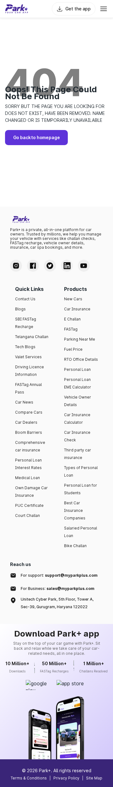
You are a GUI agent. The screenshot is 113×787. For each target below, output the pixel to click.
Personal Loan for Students (80, 489)
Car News (24, 402)
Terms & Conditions (29, 778)
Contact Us (25, 299)
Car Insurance (77, 309)
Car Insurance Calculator (77, 418)
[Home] (16, 8)
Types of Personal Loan (81, 471)
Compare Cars (28, 412)
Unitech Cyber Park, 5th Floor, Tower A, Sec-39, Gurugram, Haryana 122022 (57, 603)
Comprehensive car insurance (30, 446)
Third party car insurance (77, 454)
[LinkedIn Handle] (67, 266)
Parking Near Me (79, 339)
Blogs (20, 309)
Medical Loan (27, 477)
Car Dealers (26, 422)
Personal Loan (77, 369)
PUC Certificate (29, 505)
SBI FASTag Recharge (25, 323)
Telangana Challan (31, 336)
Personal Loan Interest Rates (28, 464)
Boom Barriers (28, 432)
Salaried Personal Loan (80, 532)
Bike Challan (75, 545)
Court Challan (27, 515)
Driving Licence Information (29, 371)
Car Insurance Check (77, 436)
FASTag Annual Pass (28, 388)
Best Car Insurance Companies (74, 510)
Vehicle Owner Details (77, 401)
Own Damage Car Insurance (31, 491)
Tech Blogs (25, 346)
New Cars (73, 299)
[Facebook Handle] (33, 266)
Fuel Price (73, 349)
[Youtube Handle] (84, 266)
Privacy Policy (66, 778)
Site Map (94, 778)
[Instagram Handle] (16, 266)
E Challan (72, 319)
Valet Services (28, 356)
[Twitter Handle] (50, 266)
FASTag (71, 329)
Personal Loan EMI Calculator (77, 383)
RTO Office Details (81, 359)
